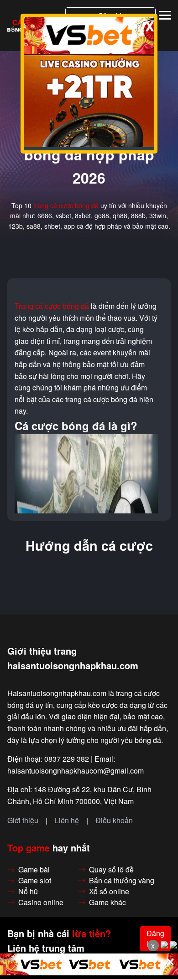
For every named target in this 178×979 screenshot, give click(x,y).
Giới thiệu (22, 820)
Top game (28, 847)
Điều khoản (114, 820)
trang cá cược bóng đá (66, 205)
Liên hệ (67, 820)
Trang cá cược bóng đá (52, 306)
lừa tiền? (91, 933)
